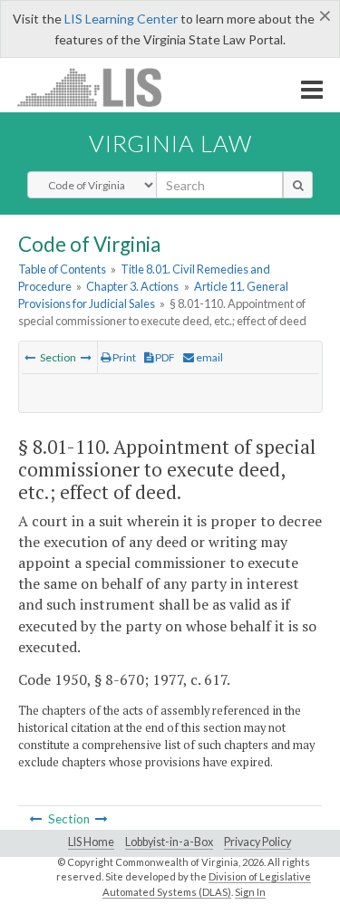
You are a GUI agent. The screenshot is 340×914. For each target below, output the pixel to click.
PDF (164, 357)
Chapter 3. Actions (132, 286)
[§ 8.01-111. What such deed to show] (86, 357)
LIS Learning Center (121, 18)
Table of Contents (62, 269)
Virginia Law (170, 143)
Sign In (250, 892)
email (208, 357)
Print (123, 357)
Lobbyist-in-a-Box (169, 842)
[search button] (298, 184)
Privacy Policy (257, 842)
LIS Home (91, 842)
